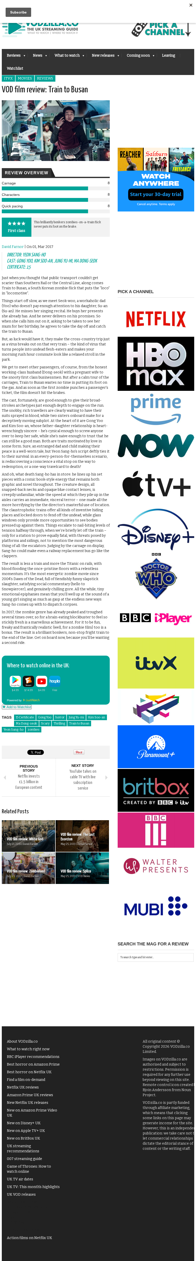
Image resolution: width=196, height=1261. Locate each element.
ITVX (8, 78)
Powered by (14, 700)
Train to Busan (79, 723)
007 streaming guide (24, 1159)
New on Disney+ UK (24, 1123)
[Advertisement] (156, 116)
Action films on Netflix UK (29, 1238)
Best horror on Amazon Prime (33, 1064)
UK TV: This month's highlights (33, 1187)
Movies (25, 78)
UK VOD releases (21, 1194)
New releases (101, 57)
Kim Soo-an (96, 717)
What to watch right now (28, 1049)
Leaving (168, 55)
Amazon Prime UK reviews (30, 1095)
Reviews (11, 57)
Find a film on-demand (26, 1080)
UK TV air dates (20, 1179)
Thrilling (59, 723)
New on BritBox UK (23, 1138)
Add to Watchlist (18, 707)
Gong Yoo (44, 717)
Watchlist (15, 68)
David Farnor (13, 247)
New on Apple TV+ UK (26, 1131)
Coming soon (136, 57)
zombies (34, 729)
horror (60, 717)
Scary (45, 723)
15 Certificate (25, 717)
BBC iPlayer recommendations (33, 1057)
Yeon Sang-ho (13, 729)
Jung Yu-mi (76, 717)
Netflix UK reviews (23, 1087)
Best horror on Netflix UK (29, 1072)
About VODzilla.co (22, 1041)
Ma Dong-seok (26, 723)
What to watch (65, 57)
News (35, 57)
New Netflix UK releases (27, 1103)
